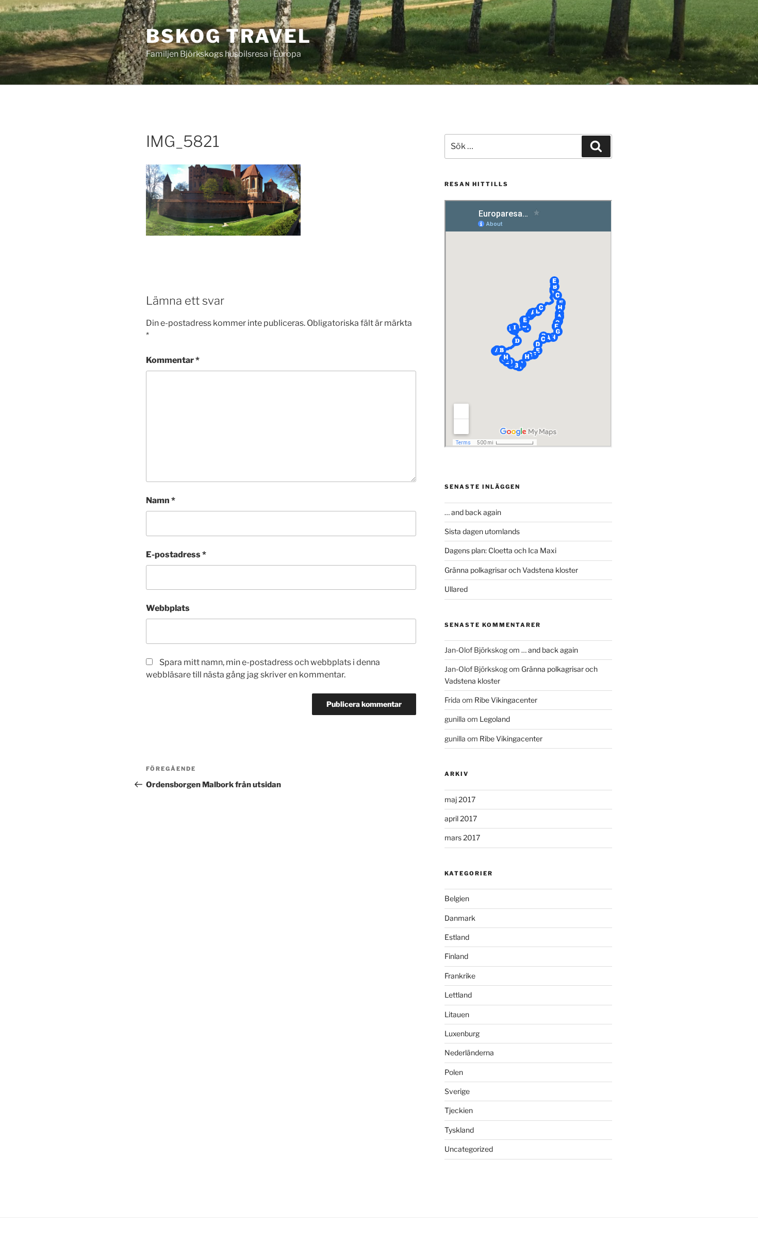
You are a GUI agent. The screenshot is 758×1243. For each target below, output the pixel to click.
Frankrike (459, 975)
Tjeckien (458, 1110)
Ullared (456, 589)
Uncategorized (468, 1149)
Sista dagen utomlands (482, 531)
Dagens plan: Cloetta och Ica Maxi (500, 550)
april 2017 (460, 818)
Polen (453, 1072)
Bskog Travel (228, 36)
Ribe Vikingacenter (505, 699)
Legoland (495, 719)
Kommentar (173, 360)
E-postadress (176, 554)
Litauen (456, 1014)
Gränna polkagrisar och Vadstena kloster (511, 570)
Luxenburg (462, 1033)
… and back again (472, 512)
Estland (456, 937)
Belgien (456, 898)
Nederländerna (469, 1052)
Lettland (458, 994)
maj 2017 (459, 799)
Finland (456, 956)
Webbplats (168, 608)
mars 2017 (462, 837)
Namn (160, 500)
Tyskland (459, 1129)
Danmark (459, 918)
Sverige (457, 1091)
